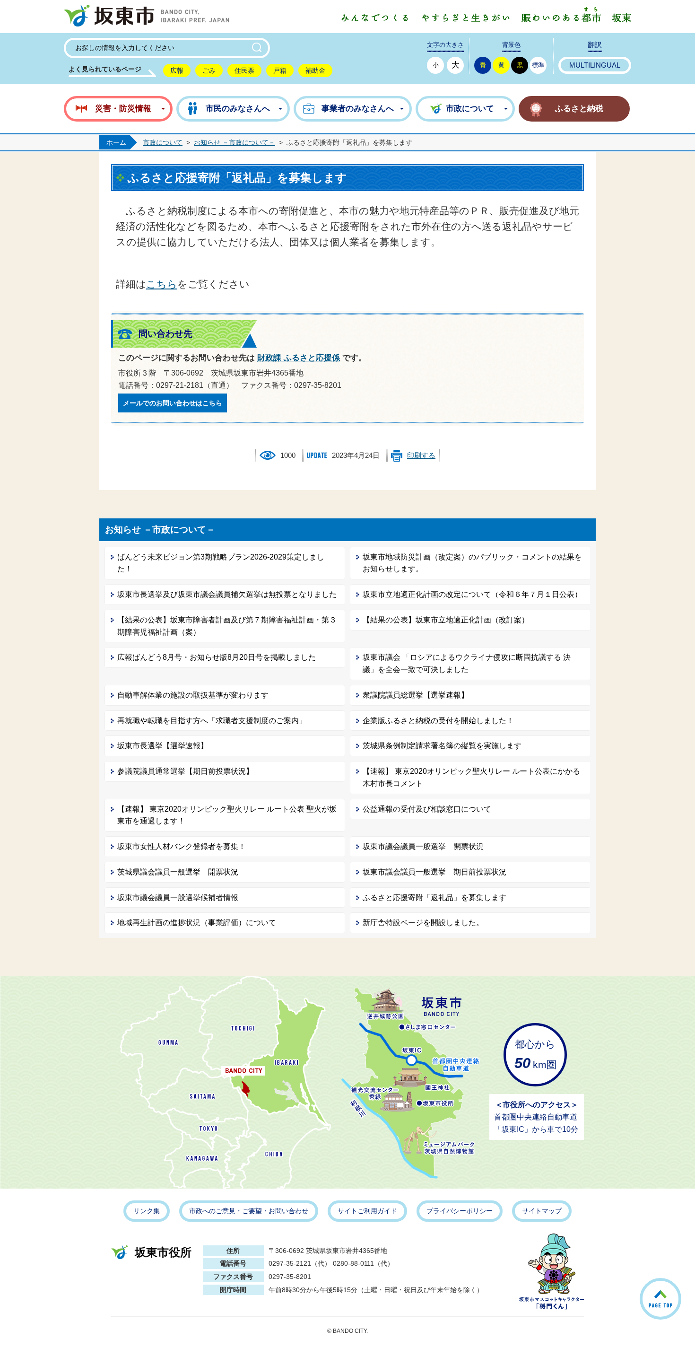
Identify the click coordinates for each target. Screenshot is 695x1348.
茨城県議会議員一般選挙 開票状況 (177, 872)
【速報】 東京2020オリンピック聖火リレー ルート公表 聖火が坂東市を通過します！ (227, 815)
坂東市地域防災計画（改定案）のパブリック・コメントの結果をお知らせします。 (472, 563)
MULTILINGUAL (594, 65)
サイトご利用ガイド (367, 1211)
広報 (176, 70)
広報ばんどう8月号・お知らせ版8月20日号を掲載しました (216, 657)
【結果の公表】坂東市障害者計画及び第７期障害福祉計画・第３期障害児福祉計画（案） (227, 626)
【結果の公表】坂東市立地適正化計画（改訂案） (446, 620)
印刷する (421, 455)
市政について (162, 142)
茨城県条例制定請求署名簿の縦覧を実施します (442, 746)
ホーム (116, 142)
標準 (538, 65)
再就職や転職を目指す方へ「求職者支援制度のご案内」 (211, 721)
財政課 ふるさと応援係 (298, 357)
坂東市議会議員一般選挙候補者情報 (177, 897)
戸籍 (280, 70)
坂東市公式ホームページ (146, 16)
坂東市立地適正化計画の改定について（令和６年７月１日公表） (472, 594)
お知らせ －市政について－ (234, 142)
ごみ (209, 70)
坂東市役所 (163, 1252)
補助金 (315, 70)
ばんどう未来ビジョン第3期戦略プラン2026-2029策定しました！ (220, 563)
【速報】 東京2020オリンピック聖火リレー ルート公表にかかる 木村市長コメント (471, 777)
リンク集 (146, 1211)
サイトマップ (542, 1211)
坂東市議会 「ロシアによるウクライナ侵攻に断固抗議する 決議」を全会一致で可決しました (467, 663)
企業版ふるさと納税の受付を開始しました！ (438, 721)
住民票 (244, 70)
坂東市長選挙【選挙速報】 (162, 746)
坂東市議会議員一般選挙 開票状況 (423, 846)
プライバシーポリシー (459, 1211)
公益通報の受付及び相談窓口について (427, 809)
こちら (161, 284)
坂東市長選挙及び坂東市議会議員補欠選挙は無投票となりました (227, 594)
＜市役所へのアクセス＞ (536, 1105)
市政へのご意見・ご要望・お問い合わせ (248, 1211)
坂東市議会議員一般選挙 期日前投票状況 (434, 872)
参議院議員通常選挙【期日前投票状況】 (185, 771)
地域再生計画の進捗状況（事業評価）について (196, 923)
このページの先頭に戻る (680, 1287)
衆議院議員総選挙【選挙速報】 (416, 695)
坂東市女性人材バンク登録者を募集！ (181, 846)
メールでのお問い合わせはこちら (172, 403)
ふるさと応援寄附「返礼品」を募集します (434, 897)
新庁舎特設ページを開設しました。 (423, 923)
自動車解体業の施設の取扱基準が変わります (193, 695)
